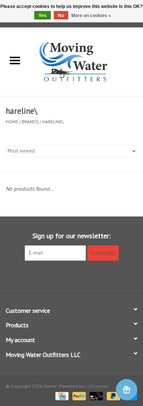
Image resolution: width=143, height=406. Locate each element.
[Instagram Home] (85, 276)
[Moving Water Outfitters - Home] (86, 61)
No (61, 15)
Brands (30, 121)
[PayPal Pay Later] (112, 395)
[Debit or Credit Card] (95, 395)
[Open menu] (15, 60)
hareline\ (53, 121)
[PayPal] (78, 395)
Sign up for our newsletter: (71, 236)
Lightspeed (96, 386)
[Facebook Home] (58, 276)
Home (12, 121)
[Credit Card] (61, 395)
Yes (43, 15)
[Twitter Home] (72, 276)
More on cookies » (91, 15)
